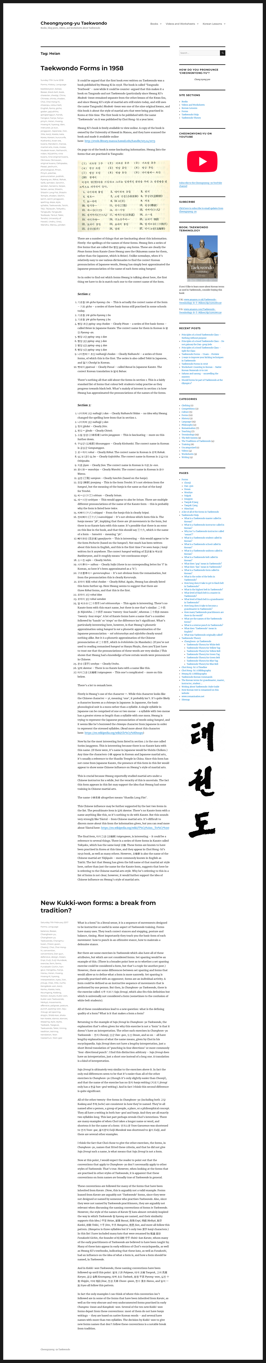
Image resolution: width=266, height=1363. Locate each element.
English (44, 108)
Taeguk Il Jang (191, 502)
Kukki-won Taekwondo (52, 999)
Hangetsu (51, 970)
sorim (43, 199)
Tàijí (43, 208)
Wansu (53, 225)
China (62, 95)
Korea (43, 137)
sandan (44, 186)
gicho (59, 108)
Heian (51, 121)
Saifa (43, 182)
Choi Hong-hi (53, 102)
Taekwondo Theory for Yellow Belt (203, 651)
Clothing (186, 405)
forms (52, 108)
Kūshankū (46, 140)
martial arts (46, 147)
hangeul (45, 118)
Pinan (58, 170)
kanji (48, 134)
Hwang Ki (45, 124)
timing (62, 1028)
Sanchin (60, 182)
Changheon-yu (48, 934)
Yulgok (187, 495)
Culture (185, 412)
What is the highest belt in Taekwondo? (203, 589)
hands (59, 114)
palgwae (54, 1005)
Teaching (186, 431)
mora (55, 147)
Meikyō (44, 1002)
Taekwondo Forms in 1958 (82, 68)
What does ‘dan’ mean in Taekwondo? (203, 567)
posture (64, 1005)
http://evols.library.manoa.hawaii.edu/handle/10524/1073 (120, 140)
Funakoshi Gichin (49, 966)
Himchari (189, 508)
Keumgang (46, 992)
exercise (45, 963)
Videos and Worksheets (180, 23)
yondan (61, 225)
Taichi (65, 205)
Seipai (62, 186)
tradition (45, 1031)
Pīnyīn (44, 173)
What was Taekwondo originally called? (203, 635)
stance (55, 1018)
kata (61, 134)
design (54, 957)
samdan (50, 182)
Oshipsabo (61, 163)
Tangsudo (46, 212)
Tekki (60, 215)
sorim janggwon (55, 199)
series (51, 189)
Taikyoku (60, 208)
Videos (185, 451)
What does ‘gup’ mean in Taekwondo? (203, 563)
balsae (58, 89)
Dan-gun (58, 953)
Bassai (44, 92)
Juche (62, 983)
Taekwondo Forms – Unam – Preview (200, 354)
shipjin (44, 1015)
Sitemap (186, 699)
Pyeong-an (46, 179)
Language (61, 84)
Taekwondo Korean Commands (197, 677)
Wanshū (45, 225)
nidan (44, 153)
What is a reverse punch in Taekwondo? (203, 625)
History (51, 84)
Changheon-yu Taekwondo (197, 641)
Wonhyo (188, 492)
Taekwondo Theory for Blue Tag (202, 661)
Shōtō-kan (53, 1015)
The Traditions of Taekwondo (196, 441)
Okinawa (45, 160)
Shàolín (58, 189)
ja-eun (54, 127)
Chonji (187, 482)
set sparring (54, 1012)
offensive (45, 1005)
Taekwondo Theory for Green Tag (203, 654)
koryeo (52, 996)
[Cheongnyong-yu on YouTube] (202, 161)
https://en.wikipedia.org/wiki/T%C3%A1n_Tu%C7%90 (135, 827)
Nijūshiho (52, 153)
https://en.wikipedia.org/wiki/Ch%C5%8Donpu (114, 732)
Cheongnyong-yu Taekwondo (74, 23)
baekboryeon (47, 89)
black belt (53, 92)
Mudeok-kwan (48, 150)
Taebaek (45, 1025)
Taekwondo (55, 205)
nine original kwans (58, 157)
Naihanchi (61, 150)
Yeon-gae (57, 1038)
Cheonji (44, 947)
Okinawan (56, 160)
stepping (45, 1021)
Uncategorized (189, 447)
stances (63, 1018)
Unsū (58, 221)
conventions (47, 953)
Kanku (44, 989)
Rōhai (55, 179)
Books (154, 23)
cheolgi (54, 95)
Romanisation (188, 428)
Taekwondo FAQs (190, 114)
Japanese (57, 131)
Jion (64, 131)
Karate (55, 134)
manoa (62, 144)
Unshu (52, 221)
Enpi (43, 960)
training (54, 1031)
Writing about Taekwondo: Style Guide (200, 686)
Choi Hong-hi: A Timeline (194, 667)
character (45, 95)
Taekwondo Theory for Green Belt (203, 657)
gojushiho (53, 111)
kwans (44, 144)
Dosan (62, 957)
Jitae (50, 983)
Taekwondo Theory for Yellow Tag (203, 648)
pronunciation (48, 176)
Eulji (48, 960)
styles (59, 1021)
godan (44, 111)
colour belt (56, 105)
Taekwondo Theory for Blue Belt (202, 664)
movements (55, 1002)
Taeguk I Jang (191, 505)
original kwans (48, 163)
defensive (45, 957)
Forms (44, 84)
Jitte (43, 134)
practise (52, 173)
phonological (47, 170)
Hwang (58, 121)
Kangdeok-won (48, 986)
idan (62, 124)
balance (45, 931)
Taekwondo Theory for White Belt (203, 644)
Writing (185, 457)
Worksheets (187, 454)
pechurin (52, 166)
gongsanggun (48, 114)
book (61, 92)
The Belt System (189, 438)
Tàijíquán (50, 208)
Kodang (57, 992)
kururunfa (61, 137)
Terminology (188, 434)
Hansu (44, 973)
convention (49, 950)
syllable (44, 205)
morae (62, 147)
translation (46, 1034)
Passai (44, 166)
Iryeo (58, 979)
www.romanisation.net (193, 696)
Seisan (44, 189)
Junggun (188, 499)
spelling (45, 202)
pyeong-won (54, 1008)
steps (52, 202)
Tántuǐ (54, 215)
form (52, 963)
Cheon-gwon (53, 944)
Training (186, 444)
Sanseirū (53, 186)
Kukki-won (61, 996)
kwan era (56, 140)
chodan (61, 98)
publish (60, 176)
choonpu (45, 105)
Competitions (188, 408)
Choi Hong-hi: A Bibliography (196, 670)
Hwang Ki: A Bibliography (194, 673)
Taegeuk (54, 1025)
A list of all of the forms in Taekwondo (200, 512)
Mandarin (53, 144)
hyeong (55, 124)
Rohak (62, 179)
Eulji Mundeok (59, 960)
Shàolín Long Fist (49, 192)
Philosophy (187, 425)
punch (44, 1008)
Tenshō (44, 218)
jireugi (44, 983)
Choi (43, 102)
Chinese (45, 98)
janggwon (46, 131)
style (58, 202)
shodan (53, 195)
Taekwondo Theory (191, 118)
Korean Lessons (212, 23)
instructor (45, 127)
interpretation (48, 979)
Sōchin (61, 195)
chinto (53, 98)
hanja (53, 118)
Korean (51, 137)
